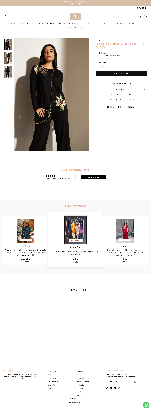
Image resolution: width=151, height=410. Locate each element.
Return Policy (52, 385)
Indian (30, 23)
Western (16, 23)
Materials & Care (121, 94)
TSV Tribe (133, 23)
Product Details (121, 84)
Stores (50, 375)
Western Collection (51, 23)
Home (98, 40)
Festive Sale (102, 23)
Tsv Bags (119, 23)
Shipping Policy (53, 382)
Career (50, 388)
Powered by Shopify (75, 402)
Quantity (101, 63)
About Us (74, 27)
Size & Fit (121, 89)
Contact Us (52, 371)
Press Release (52, 378)
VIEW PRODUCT (26, 240)
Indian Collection (79, 23)
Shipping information (121, 100)
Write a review (93, 177)
